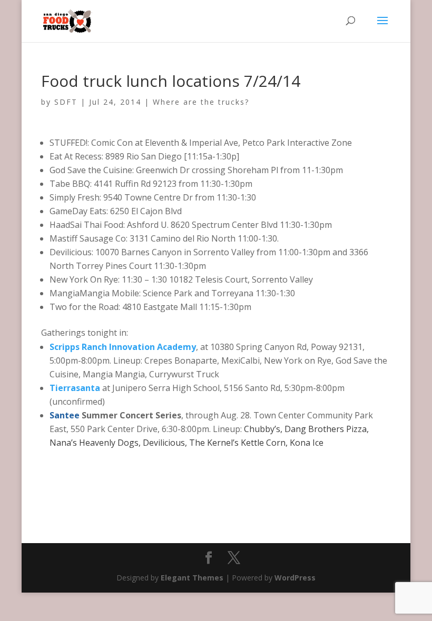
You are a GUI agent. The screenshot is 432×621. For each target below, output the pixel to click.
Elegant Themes (192, 578)
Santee (66, 415)
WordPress (295, 578)
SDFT (65, 102)
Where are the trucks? (201, 102)
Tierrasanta (75, 388)
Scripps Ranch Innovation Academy (123, 347)
